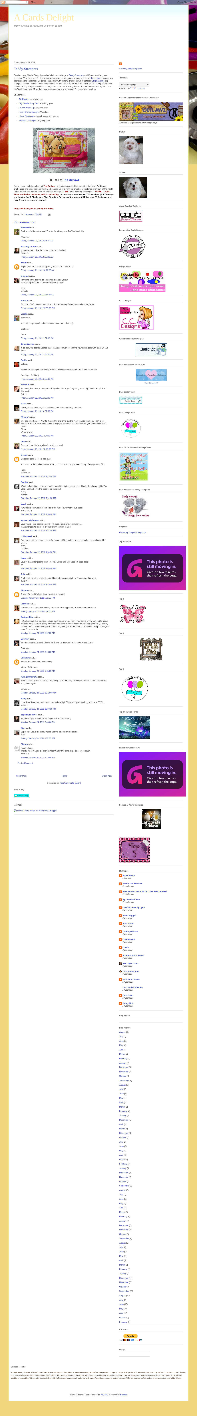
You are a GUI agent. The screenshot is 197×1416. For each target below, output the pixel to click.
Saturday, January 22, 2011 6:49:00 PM (38, 584)
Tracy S (24, 300)
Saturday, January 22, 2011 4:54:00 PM (38, 552)
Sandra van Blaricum (133, 883)
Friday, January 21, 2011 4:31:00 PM (37, 411)
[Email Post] (49, 214)
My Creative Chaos (131, 899)
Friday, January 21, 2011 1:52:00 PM (37, 338)
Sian (23, 728)
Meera (23, 404)
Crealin (24, 314)
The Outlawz (71, 179)
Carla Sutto (128, 995)
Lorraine (25, 604)
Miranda (24, 276)
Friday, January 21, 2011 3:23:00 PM (37, 379)
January (122, 1063)
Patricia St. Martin (131, 979)
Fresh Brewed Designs (29, 112)
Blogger (123, 1395)
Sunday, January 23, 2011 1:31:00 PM (38, 598)
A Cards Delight (44, 17)
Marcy (23, 698)
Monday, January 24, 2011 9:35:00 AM (38, 671)
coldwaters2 (26, 536)
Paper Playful (129, 875)
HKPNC (104, 1395)
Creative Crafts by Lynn (134, 907)
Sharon (24, 590)
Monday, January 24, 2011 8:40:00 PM (38, 722)
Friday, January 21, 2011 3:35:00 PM (37, 398)
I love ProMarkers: (27, 116)
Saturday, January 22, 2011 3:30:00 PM (38, 514)
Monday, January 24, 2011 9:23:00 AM (38, 652)
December (123, 1067)
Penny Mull (128, 1003)
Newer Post (21, 776)
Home (64, 776)
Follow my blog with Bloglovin (132, 532)
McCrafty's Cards (29, 246)
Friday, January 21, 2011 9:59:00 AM (37, 257)
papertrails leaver (29, 715)
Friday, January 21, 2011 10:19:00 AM (37, 270)
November (123, 1072)
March (122, 1054)
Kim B (24, 262)
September (124, 1080)
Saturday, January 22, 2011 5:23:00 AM (38, 476)
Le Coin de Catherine (133, 987)
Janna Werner (27, 344)
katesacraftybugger (30, 520)
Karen (23, 558)
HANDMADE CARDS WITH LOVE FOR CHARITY (145, 891)
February (123, 1058)
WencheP (25, 227)
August (122, 1032)
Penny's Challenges (27, 120)
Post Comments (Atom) (70, 783)
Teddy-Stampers (76, 75)
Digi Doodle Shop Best (29, 103)
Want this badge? (151, 383)
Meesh (24, 455)
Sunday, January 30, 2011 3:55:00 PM (38, 738)
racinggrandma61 (29, 677)
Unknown (25, 658)
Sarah (23, 504)
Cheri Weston (129, 939)
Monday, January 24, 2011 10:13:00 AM (38, 693)
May (121, 1045)
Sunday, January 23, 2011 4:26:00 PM (38, 611)
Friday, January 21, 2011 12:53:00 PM (38, 308)
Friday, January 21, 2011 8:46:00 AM (37, 241)
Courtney (25, 639)
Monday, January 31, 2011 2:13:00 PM (38, 757)
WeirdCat (25, 385)
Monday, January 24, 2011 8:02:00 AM (38, 633)
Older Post (107, 776)
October (122, 1076)
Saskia (24, 360)
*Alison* (24, 417)
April (121, 1050)
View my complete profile (130, 69)
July (121, 1036)
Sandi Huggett (129, 915)
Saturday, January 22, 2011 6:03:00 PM (38, 568)
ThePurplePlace (130, 931)
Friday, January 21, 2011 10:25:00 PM (38, 449)
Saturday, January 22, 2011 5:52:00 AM (38, 498)
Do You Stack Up (26, 108)
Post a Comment (25, 763)
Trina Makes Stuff (131, 971)
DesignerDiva (27, 617)
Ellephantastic (95, 78)
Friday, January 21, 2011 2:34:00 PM (37, 354)
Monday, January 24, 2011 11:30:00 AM (38, 709)
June (121, 1041)
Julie (23, 574)
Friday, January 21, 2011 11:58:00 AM (37, 295)
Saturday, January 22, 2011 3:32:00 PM (38, 530)
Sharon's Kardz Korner (133, 955)
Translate (141, 88)
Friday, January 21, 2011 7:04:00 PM (37, 436)
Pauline (24, 482)
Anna (23, 441)
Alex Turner (128, 923)
